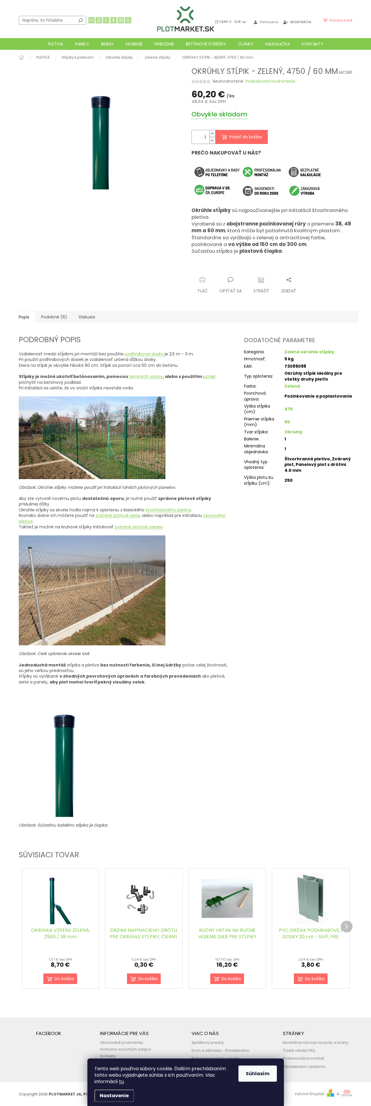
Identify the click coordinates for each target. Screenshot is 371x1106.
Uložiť (201, 268)
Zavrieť (249, 268)
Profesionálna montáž (303, 1058)
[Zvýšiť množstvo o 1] (212, 133)
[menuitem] (55, 44)
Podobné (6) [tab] (54, 317)
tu (121, 1081)
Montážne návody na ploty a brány (315, 1042)
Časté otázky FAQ (299, 1050)
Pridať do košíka (245, 137)
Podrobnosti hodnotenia (270, 81)
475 (288, 409)
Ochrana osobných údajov (125, 1049)
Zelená (292, 386)
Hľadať (81, 20)
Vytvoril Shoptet (309, 1093)
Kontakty (108, 1056)
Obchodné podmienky (121, 1042)
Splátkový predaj (207, 1042)
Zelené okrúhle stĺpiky (309, 352)
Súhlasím (258, 1073)
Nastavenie (114, 1095)
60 (287, 422)
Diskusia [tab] (87, 317)
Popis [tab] (24, 317)
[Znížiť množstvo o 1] (212, 140)
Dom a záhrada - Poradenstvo (220, 1050)
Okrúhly (293, 432)
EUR (238, 21)
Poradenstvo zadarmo (304, 1066)
